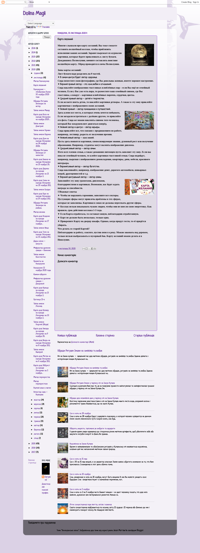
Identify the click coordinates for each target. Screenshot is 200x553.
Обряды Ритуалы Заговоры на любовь (41, 205)
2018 (33, 448)
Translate (46, 27)
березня (37, 430)
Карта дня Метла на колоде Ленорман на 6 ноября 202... (42, 359)
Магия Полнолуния (41, 81)
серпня (37, 408)
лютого (37, 434)
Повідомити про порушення (41, 523)
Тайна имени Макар (42, 110)
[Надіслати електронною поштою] (83, 248)
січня (36, 438)
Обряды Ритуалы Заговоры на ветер (41, 103)
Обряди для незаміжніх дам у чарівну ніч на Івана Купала (94, 398)
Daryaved (48, 478)
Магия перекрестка (42, 377)
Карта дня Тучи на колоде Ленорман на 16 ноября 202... (42, 234)
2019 (33, 444)
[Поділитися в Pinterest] (94, 248)
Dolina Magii (34, 13)
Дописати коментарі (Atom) (82, 342)
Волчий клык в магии (42, 388)
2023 (33, 57)
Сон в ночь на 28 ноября (80, 413)
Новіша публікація (67, 335)
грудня (37, 73)
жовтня (37, 400)
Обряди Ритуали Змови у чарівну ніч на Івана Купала (92, 383)
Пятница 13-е (39, 300)
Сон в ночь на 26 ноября (80, 474)
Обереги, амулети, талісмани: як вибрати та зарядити (92, 429)
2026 (33, 48)
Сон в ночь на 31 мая (78, 459)
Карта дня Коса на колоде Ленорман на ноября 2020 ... (42, 117)
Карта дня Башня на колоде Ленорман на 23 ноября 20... (42, 162)
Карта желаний (40, 85)
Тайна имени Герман (42, 130)
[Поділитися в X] (89, 248)
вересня (37, 404)
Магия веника (39, 212)
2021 (33, 65)
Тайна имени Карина (42, 134)
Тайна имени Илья (41, 228)
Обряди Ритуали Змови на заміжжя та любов (80, 351)
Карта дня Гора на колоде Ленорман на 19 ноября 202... (42, 196)
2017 (33, 452)
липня (37, 413)
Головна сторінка (105, 335)
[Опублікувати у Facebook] (92, 248)
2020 (33, 70)
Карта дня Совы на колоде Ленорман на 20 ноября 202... (42, 183)
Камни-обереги (40, 274)
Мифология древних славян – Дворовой (42, 281)
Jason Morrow (119, 530)
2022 (33, 61)
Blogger (140, 530)
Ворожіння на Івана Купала (81, 444)
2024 (33, 53)
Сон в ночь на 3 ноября (79, 489)
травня (37, 421)
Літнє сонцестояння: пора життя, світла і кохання (91, 505)
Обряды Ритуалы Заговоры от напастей (41, 153)
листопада (38, 78)
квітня (37, 425)
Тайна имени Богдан (42, 190)
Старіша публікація (144, 335)
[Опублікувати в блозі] (86, 248)
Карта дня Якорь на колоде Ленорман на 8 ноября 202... (42, 343)
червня (37, 417)
